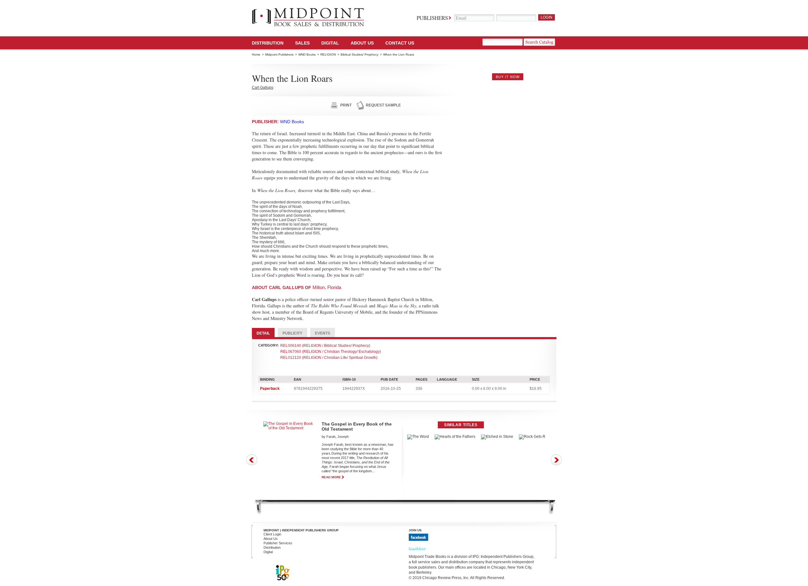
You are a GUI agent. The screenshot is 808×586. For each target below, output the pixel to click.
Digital (268, 552)
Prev (251, 459)
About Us (362, 42)
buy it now (508, 77)
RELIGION (328, 54)
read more (331, 477)
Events (322, 333)
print (346, 105)
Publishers (432, 17)
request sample (383, 105)
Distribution (267, 42)
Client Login (272, 534)
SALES (302, 42)
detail (263, 333)
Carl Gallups (262, 87)
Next (556, 459)
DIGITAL (330, 42)
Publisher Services (278, 543)
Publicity (292, 333)
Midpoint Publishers (279, 54)
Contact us (399, 42)
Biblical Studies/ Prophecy (359, 54)
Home (256, 54)
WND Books (307, 54)
